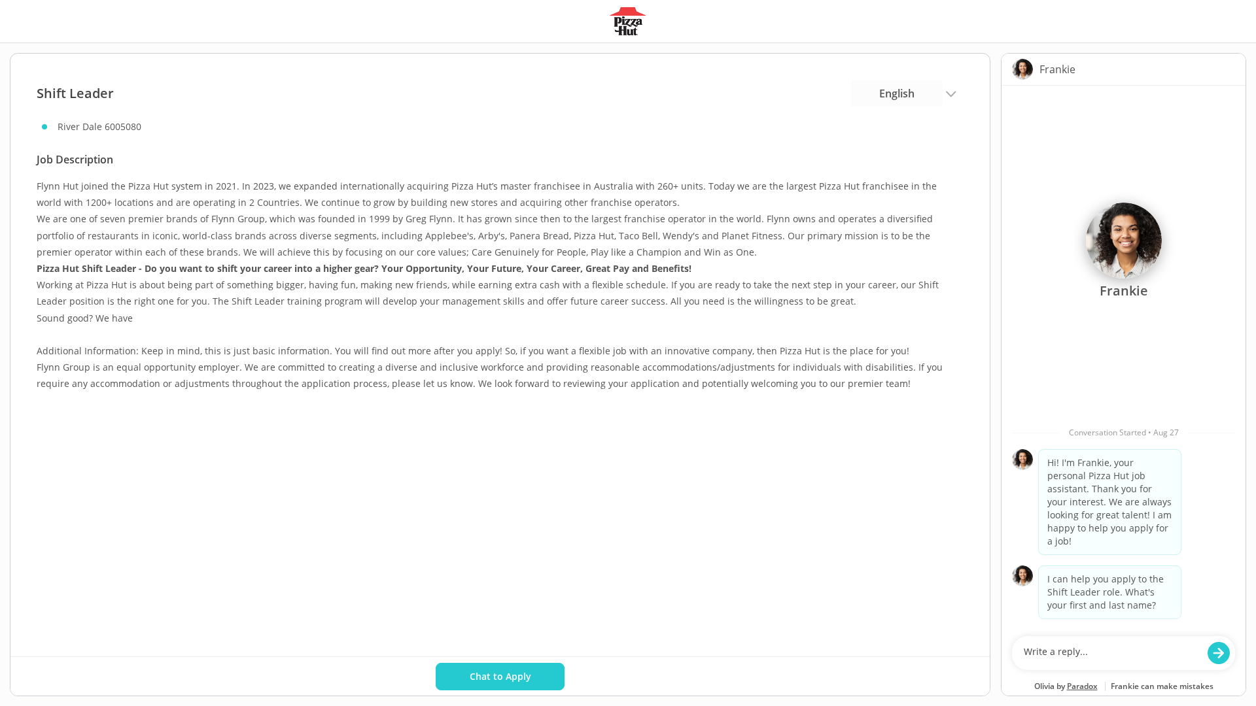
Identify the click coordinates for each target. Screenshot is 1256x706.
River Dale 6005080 (99, 126)
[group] (1124, 358)
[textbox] (1111, 653)
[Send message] (1219, 653)
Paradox (1082, 686)
